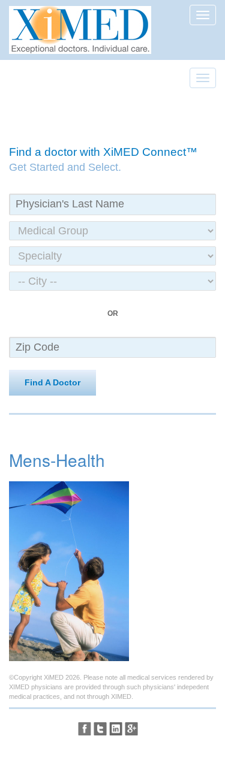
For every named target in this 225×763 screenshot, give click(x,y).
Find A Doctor (52, 382)
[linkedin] (116, 728)
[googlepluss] (131, 728)
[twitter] (100, 728)
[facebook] (84, 728)
